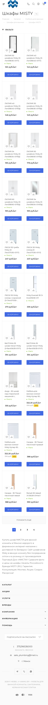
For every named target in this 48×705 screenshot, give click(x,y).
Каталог (7, 585)
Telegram (17, 671)
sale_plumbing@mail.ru (26, 655)
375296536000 (24, 647)
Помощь (7, 625)
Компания (8, 612)
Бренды (6, 605)
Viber (24, 671)
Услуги (6, 598)
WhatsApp (31, 671)
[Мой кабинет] (38, 4)
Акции (6, 591)
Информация (10, 618)
